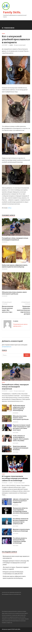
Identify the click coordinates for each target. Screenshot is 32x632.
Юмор (3, 33)
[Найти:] (16, 355)
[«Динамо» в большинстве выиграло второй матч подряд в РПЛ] (7, 504)
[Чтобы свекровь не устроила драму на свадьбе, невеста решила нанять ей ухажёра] (7, 441)
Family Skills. (12, 12)
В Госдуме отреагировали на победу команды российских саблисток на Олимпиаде (15, 478)
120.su (9, 208)
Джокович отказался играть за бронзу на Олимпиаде (21, 530)
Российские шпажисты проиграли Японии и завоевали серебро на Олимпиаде (20, 540)
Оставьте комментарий (19, 45)
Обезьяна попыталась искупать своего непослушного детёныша (14, 293)
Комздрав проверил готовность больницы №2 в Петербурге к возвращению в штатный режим (16, 562)
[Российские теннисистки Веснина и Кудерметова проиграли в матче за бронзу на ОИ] (7, 524)
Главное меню (9, 28)
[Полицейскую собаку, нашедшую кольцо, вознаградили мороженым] (16, 236)
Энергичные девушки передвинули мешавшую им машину (20, 447)
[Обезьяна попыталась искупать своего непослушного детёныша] (16, 290)
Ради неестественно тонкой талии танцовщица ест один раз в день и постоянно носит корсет (21, 427)
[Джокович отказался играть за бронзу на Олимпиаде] (7, 534)
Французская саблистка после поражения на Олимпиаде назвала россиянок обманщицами (21, 510)
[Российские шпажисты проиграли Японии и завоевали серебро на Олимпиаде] (7, 543)
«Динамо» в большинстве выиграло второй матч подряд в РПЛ (21, 500)
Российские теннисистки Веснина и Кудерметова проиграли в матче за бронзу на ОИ (20, 521)
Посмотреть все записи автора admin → (20, 325)
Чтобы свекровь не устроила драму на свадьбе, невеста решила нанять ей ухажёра (21, 438)
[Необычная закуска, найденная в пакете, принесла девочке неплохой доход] (16, 263)
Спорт (3, 474)
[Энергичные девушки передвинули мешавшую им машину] (7, 451)
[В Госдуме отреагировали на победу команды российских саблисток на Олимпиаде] (16, 472)
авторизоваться (6, 346)
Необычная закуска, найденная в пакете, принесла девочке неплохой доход (15, 266)
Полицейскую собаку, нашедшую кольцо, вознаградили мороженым (15, 239)
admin (11, 45)
